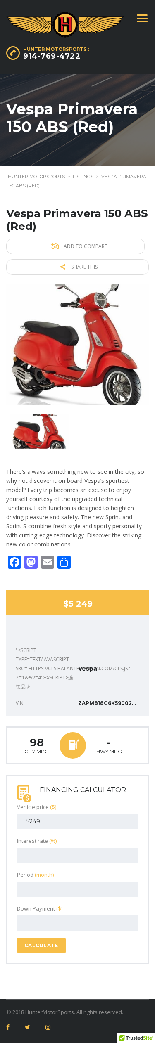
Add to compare (84, 246)
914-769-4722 (51, 56)
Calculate (41, 945)
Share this (84, 266)
